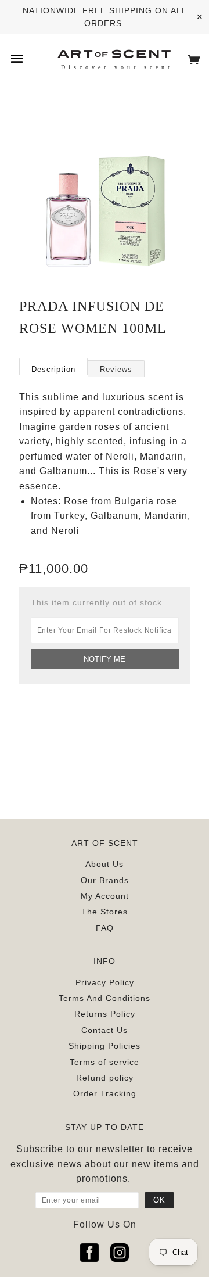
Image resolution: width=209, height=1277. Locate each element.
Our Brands (105, 880)
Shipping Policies (104, 1045)
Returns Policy (104, 1013)
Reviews (116, 369)
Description (53, 369)
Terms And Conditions (104, 998)
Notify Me (104, 659)
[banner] (114, 53)
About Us (104, 864)
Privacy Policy (104, 982)
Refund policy (105, 1077)
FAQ (105, 927)
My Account (105, 896)
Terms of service (104, 1062)
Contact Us (104, 1030)
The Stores (104, 911)
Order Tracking (104, 1093)
